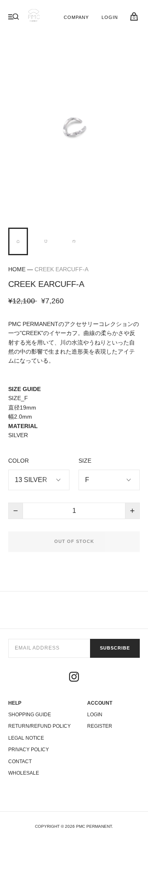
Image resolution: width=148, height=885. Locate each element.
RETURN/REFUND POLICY (39, 726)
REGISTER (99, 726)
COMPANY (76, 17)
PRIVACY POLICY (28, 749)
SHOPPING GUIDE (29, 714)
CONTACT (20, 761)
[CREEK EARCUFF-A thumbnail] (18, 241)
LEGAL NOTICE (26, 738)
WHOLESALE (23, 773)
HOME (16, 269)
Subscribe (115, 647)
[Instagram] (74, 678)
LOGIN (110, 17)
